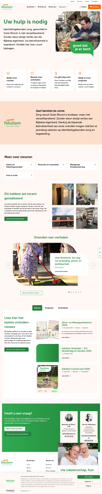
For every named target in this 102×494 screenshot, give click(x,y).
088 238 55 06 (89, 440)
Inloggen (95, 1)
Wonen (29, 468)
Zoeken (84, 7)
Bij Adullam (31, 7)
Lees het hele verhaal (62, 271)
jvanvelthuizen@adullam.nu (88, 437)
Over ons (79, 1)
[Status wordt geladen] (100, 1)
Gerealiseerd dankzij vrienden (15, 219)
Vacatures (49, 464)
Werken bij (52, 7)
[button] (68, 292)
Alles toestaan (89, 477)
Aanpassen (88, 481)
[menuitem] (31, 7)
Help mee (62, 7)
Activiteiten (64, 309)
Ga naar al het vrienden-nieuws (15, 349)
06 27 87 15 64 (69, 436)
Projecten (50, 309)
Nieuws (72, 1)
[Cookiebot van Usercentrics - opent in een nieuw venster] (10, 491)
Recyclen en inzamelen (48, 164)
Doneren (95, 7)
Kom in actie (11, 175)
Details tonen (24, 491)
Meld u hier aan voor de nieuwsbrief (17, 434)
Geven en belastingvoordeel (14, 165)
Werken (29, 471)
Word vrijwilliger (50, 471)
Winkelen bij (42, 7)
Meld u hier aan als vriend (14, 428)
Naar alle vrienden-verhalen (30, 293)
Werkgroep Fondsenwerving (77, 165)
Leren (28, 464)
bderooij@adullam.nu (68, 434)
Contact (87, 1)
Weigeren (88, 486)
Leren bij (48, 468)
